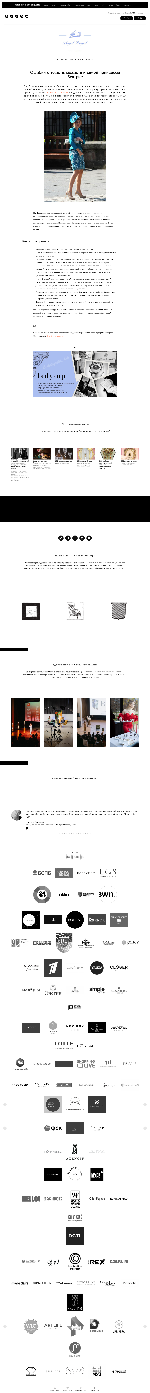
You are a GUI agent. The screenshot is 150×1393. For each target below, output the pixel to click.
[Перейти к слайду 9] (73, 833)
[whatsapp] (6, 16)
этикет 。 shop (49, 5)
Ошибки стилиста (55, 336)
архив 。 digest (114, 5)
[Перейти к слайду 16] (85, 833)
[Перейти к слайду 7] (69, 833)
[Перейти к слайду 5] (66, 833)
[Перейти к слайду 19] (90, 833)
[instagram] (21, 16)
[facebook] (16, 16)
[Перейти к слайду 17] (87, 833)
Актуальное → (130, 5)
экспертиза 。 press (82, 5)
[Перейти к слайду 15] (83, 833)
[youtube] (26, 16)
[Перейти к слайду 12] (78, 833)
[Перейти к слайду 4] (64, 833)
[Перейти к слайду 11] (76, 833)
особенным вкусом (57, 92)
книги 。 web (99, 5)
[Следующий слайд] (145, 820)
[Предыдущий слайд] (4, 820)
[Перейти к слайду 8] (71, 833)
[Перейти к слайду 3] (62, 833)
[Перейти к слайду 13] (80, 833)
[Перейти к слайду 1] (59, 833)
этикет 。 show (65, 5)
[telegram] (11, 16)
